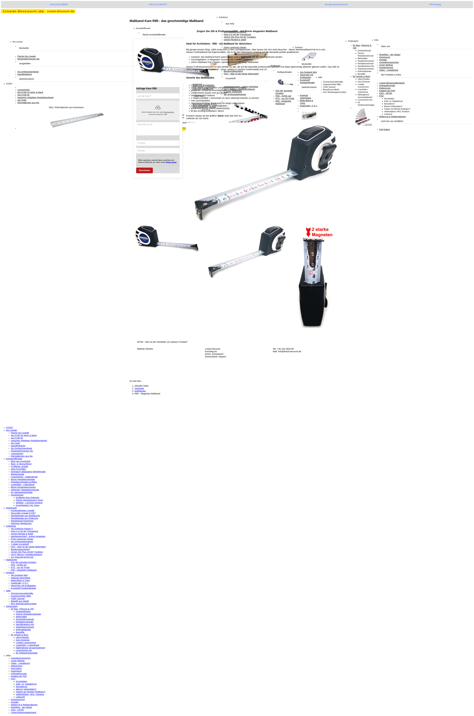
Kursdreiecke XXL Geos (27, 505)
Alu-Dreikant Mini (19, 575)
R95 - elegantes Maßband (24, 570)
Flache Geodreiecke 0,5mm (29, 500)
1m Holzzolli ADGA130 (22, 557)
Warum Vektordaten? (393, 106)
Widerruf (10, 418)
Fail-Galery (384, 129)
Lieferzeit (388, 114)
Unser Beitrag (386, 65)
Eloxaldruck (389, 104)
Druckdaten (389, 99)
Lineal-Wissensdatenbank (392, 83)
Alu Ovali (21, 100)
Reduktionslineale (366, 64)
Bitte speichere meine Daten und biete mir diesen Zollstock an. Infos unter (157, 161)
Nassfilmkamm (24, 74)
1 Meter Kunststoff (20, 544)
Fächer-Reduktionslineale (28, 614)
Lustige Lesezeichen (26, 642)
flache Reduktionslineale (23, 479)
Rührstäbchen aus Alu (28, 102)
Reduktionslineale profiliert (24, 482)
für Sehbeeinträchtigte (22, 492)
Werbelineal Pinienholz (22, 521)
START (9, 84)
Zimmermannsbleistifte (22, 593)
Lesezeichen (23, 90)
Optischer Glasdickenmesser (25, 490)
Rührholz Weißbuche (21, 523)
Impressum (384, 57)
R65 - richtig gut (19, 565)
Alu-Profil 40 (23, 95)
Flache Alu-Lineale (26, 56)
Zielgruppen (353, 41)
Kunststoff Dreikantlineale (23, 588)
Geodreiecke (17, 495)
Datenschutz (171, 162)
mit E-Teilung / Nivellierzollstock (26, 554)
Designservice (386, 67)
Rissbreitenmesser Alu (28, 59)
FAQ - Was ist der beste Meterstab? (28, 547)
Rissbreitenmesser (366, 61)
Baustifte (361, 74)
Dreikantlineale (364, 51)
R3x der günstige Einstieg (23, 562)
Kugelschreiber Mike (21, 596)
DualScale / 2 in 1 (19, 583)
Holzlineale (11, 508)
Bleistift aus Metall (20, 601)
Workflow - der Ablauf (389, 54)
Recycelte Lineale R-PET (23, 513)
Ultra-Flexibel (364, 79)
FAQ (381, 96)
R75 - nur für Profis (20, 567)
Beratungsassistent (20, 549)
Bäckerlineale (17, 474)
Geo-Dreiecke (364, 82)
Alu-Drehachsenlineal (28, 72)
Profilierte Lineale (19, 466)
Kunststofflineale (143, 28)
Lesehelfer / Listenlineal (27, 645)
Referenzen (385, 88)
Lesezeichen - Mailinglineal (24, 477)
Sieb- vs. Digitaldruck (393, 101)
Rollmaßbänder (364, 71)
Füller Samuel (18, 598)
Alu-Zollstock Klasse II (22, 528)
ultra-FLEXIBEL (18, 469)
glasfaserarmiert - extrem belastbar (28, 536)
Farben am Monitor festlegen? (397, 109)
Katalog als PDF (387, 91)
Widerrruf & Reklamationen (392, 116)
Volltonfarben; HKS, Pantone (396, 111)
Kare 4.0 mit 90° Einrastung (24, 531)
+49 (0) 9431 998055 (58, 4)
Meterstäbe (362, 58)
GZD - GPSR (385, 93)
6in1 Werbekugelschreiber (24, 604)
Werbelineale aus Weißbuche (25, 515)
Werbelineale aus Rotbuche (24, 518)
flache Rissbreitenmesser (23, 487)
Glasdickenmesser (366, 69)
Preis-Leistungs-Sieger (22, 539)
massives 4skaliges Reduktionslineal (35, 97)
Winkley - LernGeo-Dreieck (29, 503)
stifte (8, 591)
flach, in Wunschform (21, 464)
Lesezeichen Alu (365, 100)
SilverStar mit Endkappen (23, 585)
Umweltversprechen (389, 62)
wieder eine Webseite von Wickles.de (27, 423)
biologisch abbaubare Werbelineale (28, 471)
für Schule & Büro (361, 76)
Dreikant (10, 572)
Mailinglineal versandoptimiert (30, 648)
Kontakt (383, 60)
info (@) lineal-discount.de (336, 4)
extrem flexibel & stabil (22, 534)
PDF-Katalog (435, 4)
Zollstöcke (223, 17)
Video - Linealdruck (388, 70)
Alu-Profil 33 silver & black (30, 92)
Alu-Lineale (17, 42)
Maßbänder (11, 560)
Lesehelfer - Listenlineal (22, 484)
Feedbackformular (15, 415)
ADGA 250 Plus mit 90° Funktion (27, 552)
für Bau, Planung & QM (22, 609)
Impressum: (12, 407)
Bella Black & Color (20, 580)
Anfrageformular (387, 85)
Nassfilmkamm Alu (366, 66)
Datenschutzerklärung (17, 410)
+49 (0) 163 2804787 (158, 4)
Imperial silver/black (20, 578)
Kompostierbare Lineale (22, 510)
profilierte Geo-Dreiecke (27, 497)
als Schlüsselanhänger (22, 541)
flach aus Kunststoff (20, 461)
